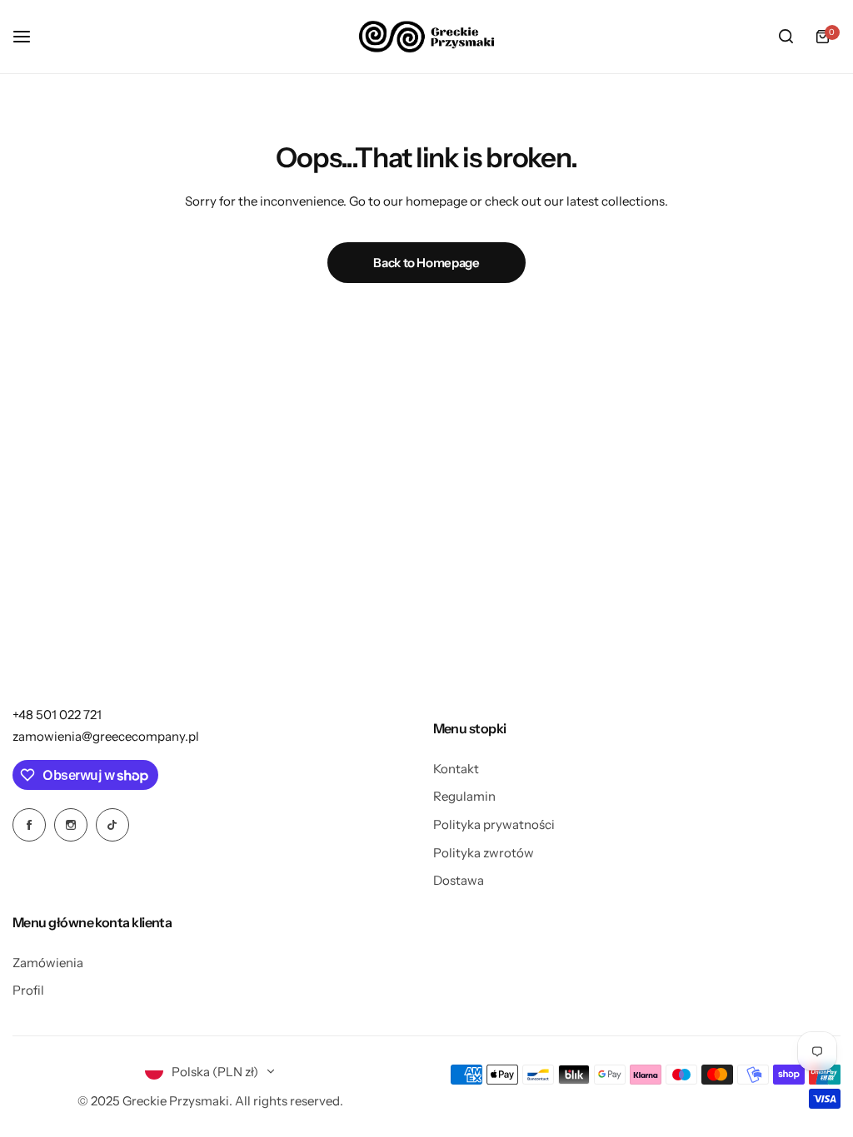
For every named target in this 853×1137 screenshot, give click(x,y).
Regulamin (464, 796)
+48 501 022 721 (57, 714)
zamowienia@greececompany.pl (105, 736)
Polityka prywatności (494, 824)
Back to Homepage (426, 263)
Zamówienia (47, 963)
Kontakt (456, 769)
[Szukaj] (785, 36)
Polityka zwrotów (483, 853)
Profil (28, 990)
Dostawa (458, 880)
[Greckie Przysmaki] (426, 36)
